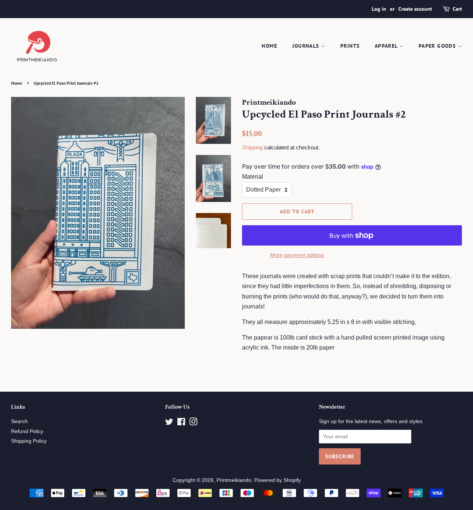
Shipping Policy (29, 441)
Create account (415, 9)
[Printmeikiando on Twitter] (169, 423)
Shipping (252, 147)
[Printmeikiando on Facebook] (181, 423)
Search (19, 421)
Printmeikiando (234, 480)
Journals (306, 46)
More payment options (297, 255)
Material (252, 176)
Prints (350, 46)
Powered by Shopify (277, 480)
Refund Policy (27, 431)
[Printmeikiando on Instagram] (193, 423)
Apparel (387, 46)
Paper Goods (438, 46)
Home (269, 46)
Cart (457, 9)
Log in (379, 9)
